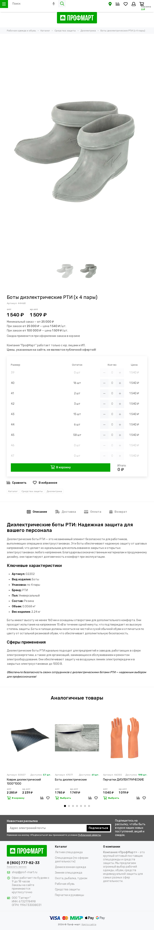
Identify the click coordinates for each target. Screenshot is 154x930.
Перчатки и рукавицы (69, 895)
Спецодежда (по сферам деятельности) (71, 859)
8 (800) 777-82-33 (23, 863)
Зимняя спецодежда (68, 872)
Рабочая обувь (65, 884)
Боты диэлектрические (71, 779)
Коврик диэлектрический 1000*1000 (24, 781)
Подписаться (98, 828)
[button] (65, 806)
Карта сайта (89, 924)
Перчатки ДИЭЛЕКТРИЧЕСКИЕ (123, 779)
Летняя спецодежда (69, 852)
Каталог (13, 491)
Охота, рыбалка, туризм (71, 878)
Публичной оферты (89, 835)
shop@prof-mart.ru (24, 872)
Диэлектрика (54, 491)
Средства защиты (32, 491)
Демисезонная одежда (70, 867)
